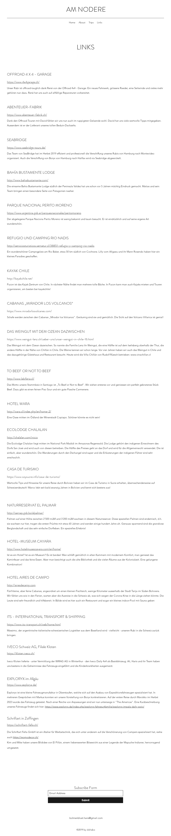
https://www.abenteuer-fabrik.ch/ (27, 115)
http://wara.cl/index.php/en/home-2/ (29, 411)
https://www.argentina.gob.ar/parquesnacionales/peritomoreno (44, 213)
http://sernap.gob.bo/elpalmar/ (25, 513)
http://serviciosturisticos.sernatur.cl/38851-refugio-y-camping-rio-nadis (50, 246)
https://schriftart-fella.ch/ (22, 725)
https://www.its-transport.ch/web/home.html (34, 624)
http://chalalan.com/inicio (22, 437)
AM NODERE (86, 9)
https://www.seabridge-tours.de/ (26, 147)
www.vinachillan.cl (141, 354)
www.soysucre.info (27, 477)
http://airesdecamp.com (21, 585)
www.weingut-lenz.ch (28, 339)
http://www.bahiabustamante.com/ (27, 180)
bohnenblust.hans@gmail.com (86, 818)
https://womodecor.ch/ (25, 737)
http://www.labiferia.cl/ (20, 378)
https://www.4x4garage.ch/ (23, 82)
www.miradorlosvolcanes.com (33, 311)
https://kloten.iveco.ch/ (21, 653)
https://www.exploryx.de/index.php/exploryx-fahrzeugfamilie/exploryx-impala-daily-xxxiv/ (94, 706)
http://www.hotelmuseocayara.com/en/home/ (34, 549)
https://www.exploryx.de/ (22, 685)
